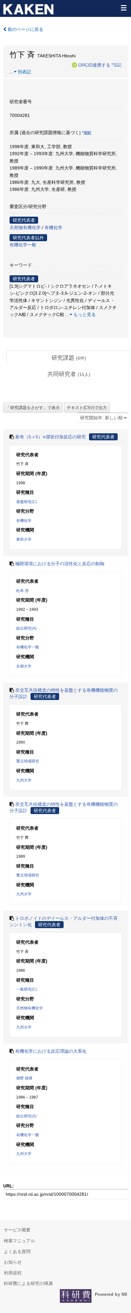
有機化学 (53, 227)
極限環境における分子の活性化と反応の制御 (59, 563)
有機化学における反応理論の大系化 (50, 1051)
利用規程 (13, 1272)
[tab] (68, 358)
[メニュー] (123, 7)
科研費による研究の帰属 (28, 1283)
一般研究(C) (26, 989)
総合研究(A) (26, 628)
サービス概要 (17, 1229)
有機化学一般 (23, 244)
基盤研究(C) (26, 502)
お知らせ (13, 1262)
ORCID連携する (94, 64)
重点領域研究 (27, 761)
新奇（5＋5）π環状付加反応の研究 (50, 436)
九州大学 (23, 780)
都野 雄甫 (24, 1078)
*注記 (116, 64)
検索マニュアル (19, 1240)
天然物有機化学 (25, 227)
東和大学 (23, 539)
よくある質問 (17, 1251)
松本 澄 (22, 590)
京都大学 (23, 666)
